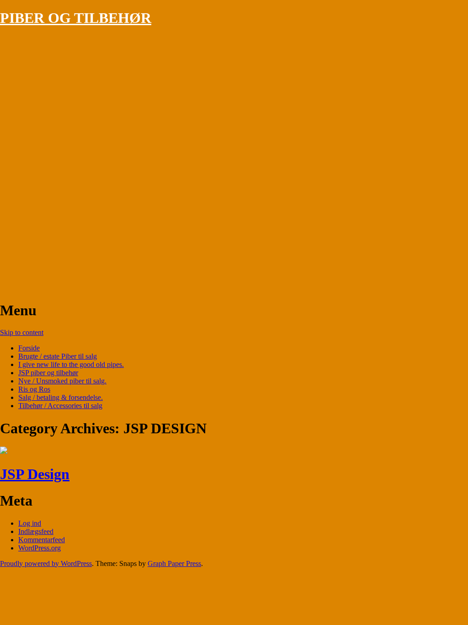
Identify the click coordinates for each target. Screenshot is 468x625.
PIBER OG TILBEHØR (75, 18)
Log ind (29, 523)
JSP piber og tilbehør (48, 373)
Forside (29, 348)
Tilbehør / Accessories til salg (60, 405)
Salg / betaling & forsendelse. (60, 397)
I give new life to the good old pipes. (71, 364)
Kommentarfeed (41, 540)
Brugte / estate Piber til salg (57, 356)
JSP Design (34, 474)
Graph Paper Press (174, 563)
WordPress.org (39, 548)
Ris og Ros (34, 389)
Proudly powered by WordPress (46, 563)
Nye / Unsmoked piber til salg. (62, 381)
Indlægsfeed (35, 531)
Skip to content (21, 332)
